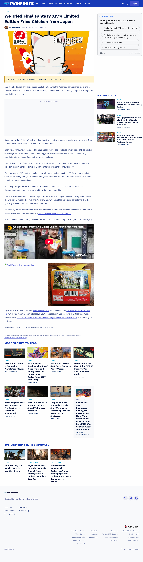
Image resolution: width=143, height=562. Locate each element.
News (50, 3)
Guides (58, 3)
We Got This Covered (110, 534)
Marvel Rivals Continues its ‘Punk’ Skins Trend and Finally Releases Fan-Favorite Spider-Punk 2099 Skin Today (37, 371)
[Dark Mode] (128, 3)
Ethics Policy (9, 511)
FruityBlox (114, 540)
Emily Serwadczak (11, 371)
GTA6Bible (81, 543)
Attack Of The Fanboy (130, 531)
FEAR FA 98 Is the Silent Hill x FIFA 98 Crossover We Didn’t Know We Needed (83, 368)
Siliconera (94, 534)
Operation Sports (111, 537)
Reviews (68, 3)
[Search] (123, 3)
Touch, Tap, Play (78, 540)
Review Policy (24, 511)
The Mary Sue (133, 537)
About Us (8, 507)
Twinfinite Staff (123, 109)
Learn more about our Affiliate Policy (15, 337)
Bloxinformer (133, 540)
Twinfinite (94, 531)
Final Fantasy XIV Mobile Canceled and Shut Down (13, 468)
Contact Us (23, 507)
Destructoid (134, 534)
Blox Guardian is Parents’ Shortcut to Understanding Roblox (129, 104)
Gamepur (114, 531)
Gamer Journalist (78, 537)
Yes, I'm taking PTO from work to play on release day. (121, 29)
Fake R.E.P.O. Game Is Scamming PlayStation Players (14, 366)
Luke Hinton (55, 419)
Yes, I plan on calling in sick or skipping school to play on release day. (120, 36)
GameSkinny (93, 537)
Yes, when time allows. (113, 42)
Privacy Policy (9, 514)
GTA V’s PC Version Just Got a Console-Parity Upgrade (60, 366)
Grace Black (32, 382)
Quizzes (79, 3)
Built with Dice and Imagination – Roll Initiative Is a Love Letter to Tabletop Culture (129, 138)
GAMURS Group (133, 549)
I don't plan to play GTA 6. (114, 47)
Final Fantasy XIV (41, 310)
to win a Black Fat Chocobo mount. (54, 213)
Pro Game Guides (78, 531)
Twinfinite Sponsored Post (82, 433)
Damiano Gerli (55, 371)
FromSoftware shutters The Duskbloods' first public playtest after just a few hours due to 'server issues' (60, 473)
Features (40, 3)
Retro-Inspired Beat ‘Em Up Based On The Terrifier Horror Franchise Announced (14, 407)
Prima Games (80, 534)
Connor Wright (10, 416)
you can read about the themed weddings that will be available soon (47, 317)
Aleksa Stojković (123, 127)
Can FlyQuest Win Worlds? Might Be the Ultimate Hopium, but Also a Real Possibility (129, 121)
